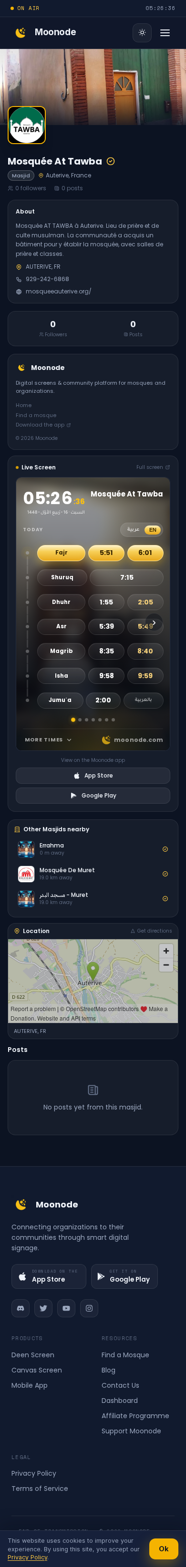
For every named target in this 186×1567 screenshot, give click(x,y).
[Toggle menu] (165, 32)
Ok (164, 1549)
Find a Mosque (125, 1355)
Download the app (40, 424)
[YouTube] (66, 1308)
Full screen (149, 467)
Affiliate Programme (135, 1416)
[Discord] (20, 1308)
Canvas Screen (36, 1370)
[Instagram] (89, 1308)
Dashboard (120, 1400)
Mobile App (29, 1385)
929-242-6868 (47, 279)
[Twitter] (43, 1308)
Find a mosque (36, 415)
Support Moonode (131, 1431)
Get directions (154, 930)
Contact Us (120, 1385)
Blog (108, 1370)
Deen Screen (32, 1355)
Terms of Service (39, 1488)
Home (23, 405)
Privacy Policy (33, 1473)
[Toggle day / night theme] (142, 32)
